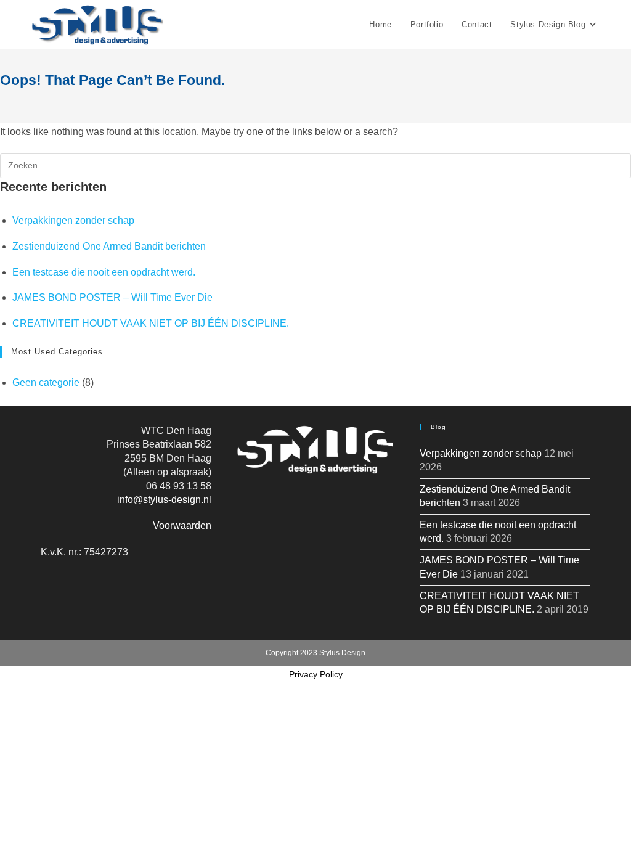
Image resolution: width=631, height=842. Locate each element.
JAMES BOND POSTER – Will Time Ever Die (112, 297)
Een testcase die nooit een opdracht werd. (103, 272)
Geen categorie (45, 382)
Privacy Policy (316, 674)
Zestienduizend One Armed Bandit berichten (109, 246)
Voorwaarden (182, 525)
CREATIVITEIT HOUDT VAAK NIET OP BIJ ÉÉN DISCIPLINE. (150, 323)
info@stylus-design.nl (164, 499)
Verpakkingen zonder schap (73, 220)
